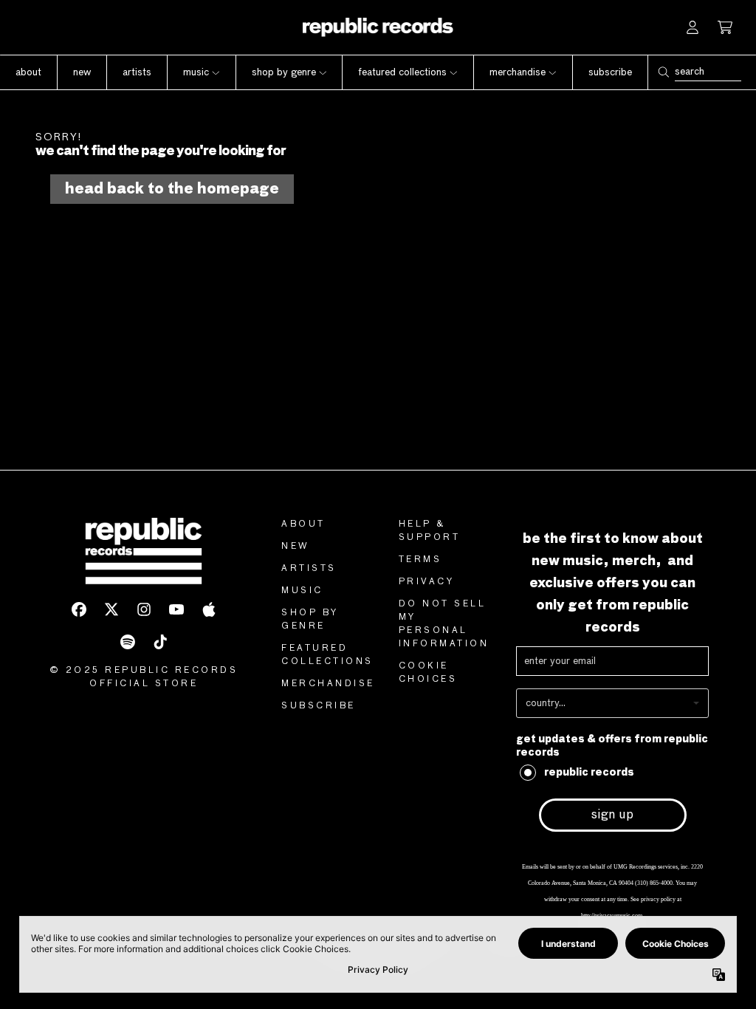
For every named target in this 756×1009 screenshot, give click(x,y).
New (295, 546)
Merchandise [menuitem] (517, 72)
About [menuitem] (28, 72)
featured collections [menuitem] (402, 72)
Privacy (427, 582)
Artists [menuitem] (137, 72)
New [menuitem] (82, 72)
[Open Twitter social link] (111, 609)
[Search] (663, 72)
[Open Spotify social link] (127, 642)
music (302, 590)
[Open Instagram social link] (144, 609)
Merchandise (328, 684)
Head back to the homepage (172, 189)
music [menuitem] (196, 72)
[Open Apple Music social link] (209, 609)
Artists (309, 568)
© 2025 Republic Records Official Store (143, 677)
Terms (420, 559)
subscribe (318, 706)
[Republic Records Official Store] (378, 27)
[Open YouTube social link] (176, 609)
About (303, 524)
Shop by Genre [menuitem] (284, 72)
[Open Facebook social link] (79, 609)
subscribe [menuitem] (610, 72)
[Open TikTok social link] (160, 642)
